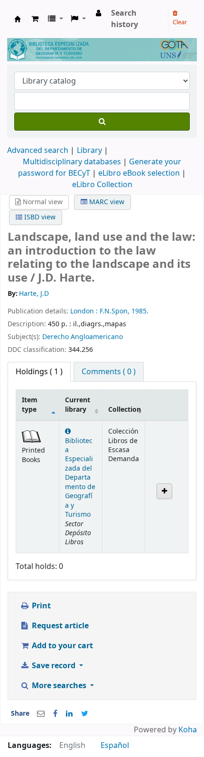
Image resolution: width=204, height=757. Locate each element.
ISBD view (39, 217)
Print (40, 606)
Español (115, 745)
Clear (180, 22)
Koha (187, 730)
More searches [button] (59, 685)
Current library (77, 404)
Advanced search (37, 150)
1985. (139, 311)
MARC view (105, 202)
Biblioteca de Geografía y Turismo (17, 19)
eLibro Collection (102, 184)
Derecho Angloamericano (82, 337)
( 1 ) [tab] (39, 372)
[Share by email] (41, 714)
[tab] (109, 372)
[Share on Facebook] (55, 714)
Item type (29, 404)
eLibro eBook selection (140, 173)
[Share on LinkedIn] (69, 714)
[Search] (102, 122)
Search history (124, 19)
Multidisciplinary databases (73, 162)
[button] (35, 18)
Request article (59, 626)
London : (85, 311)
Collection (124, 410)
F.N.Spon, (115, 311)
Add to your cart (61, 646)
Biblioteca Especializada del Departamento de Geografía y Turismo (80, 478)
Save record (53, 666)
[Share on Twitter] (85, 714)
